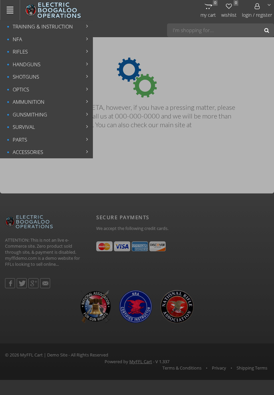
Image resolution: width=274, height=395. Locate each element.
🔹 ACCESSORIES (24, 152)
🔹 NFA (13, 39)
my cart (208, 9)
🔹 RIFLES (16, 51)
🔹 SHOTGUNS (22, 76)
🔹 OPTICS (17, 89)
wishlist (229, 9)
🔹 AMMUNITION (24, 101)
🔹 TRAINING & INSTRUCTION (39, 26)
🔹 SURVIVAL (20, 127)
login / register (257, 15)
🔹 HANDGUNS (22, 64)
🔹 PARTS (16, 139)
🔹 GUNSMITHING (26, 114)
